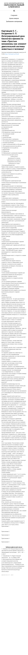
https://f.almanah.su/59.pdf (12, 54)
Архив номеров (14, 18)
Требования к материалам (14, 21)
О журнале (14, 15)
